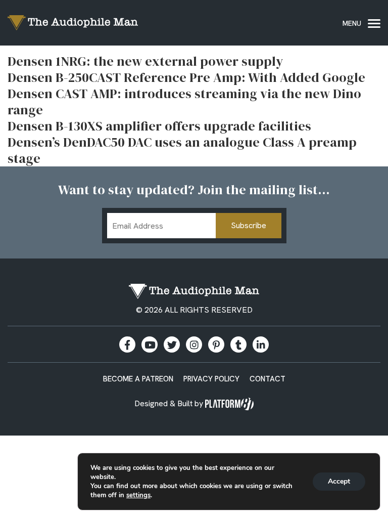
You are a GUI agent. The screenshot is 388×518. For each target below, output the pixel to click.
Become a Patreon (138, 379)
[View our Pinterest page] (216, 344)
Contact (267, 379)
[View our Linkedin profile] (261, 344)
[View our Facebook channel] (149, 344)
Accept (339, 481)
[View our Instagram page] (194, 344)
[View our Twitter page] (172, 344)
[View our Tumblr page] (238, 344)
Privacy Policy (211, 379)
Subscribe (248, 225)
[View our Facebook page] (127, 344)
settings (138, 495)
